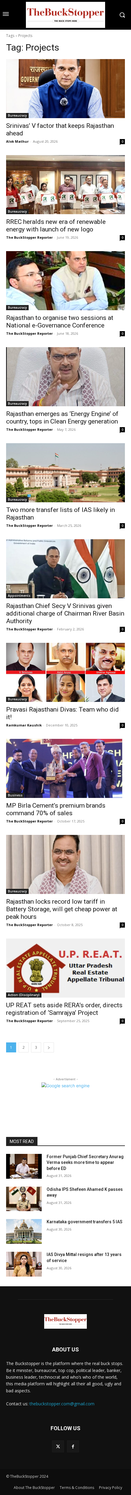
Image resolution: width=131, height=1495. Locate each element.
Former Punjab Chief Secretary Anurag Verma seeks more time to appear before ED (85, 1162)
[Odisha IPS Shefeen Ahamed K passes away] (24, 1199)
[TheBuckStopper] (65, 15)
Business (15, 795)
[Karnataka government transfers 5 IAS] (24, 1231)
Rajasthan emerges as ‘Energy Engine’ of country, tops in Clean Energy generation (62, 417)
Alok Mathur (17, 141)
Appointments (19, 595)
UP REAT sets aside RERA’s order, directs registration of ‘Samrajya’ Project (64, 1009)
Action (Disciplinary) (24, 995)
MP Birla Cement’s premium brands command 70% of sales (55, 809)
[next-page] (49, 1047)
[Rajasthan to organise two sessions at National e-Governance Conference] (65, 280)
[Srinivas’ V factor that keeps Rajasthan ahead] (65, 88)
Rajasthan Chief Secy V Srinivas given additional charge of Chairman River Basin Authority (65, 613)
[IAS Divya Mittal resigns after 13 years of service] (24, 1264)
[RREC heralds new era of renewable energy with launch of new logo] (65, 184)
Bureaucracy (17, 115)
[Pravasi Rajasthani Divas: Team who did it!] (65, 672)
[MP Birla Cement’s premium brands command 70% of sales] (65, 768)
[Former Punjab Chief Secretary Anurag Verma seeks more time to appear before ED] (24, 1166)
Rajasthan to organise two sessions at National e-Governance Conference (59, 321)
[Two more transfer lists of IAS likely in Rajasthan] (65, 472)
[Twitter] (58, 1446)
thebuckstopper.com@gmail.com (62, 1404)
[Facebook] (73, 1446)
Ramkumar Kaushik (24, 725)
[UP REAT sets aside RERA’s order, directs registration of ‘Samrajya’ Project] (65, 968)
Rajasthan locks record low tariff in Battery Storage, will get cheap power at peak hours (61, 909)
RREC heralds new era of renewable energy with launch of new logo (56, 225)
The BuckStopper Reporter (29, 237)
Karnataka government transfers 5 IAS (84, 1221)
